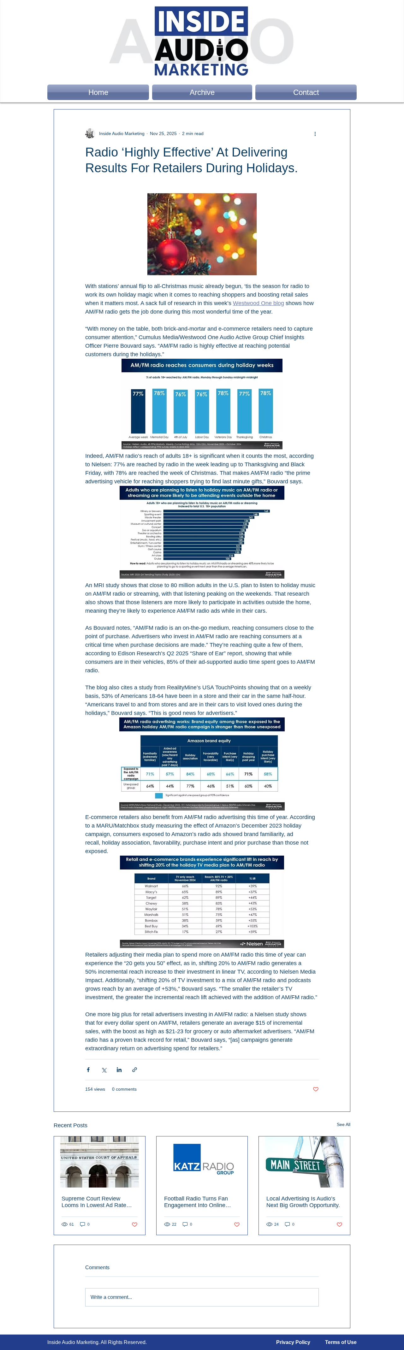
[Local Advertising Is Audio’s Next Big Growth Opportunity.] (304, 1162)
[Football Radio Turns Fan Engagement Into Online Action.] (202, 1162)
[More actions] (315, 133)
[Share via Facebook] (88, 1070)
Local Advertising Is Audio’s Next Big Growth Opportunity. (303, 1201)
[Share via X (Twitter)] (104, 1070)
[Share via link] (135, 1070)
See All (343, 1124)
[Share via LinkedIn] (119, 1070)
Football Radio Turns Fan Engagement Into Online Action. (196, 1202)
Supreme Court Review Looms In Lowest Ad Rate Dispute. (94, 1202)
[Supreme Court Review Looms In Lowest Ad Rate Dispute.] (99, 1162)
